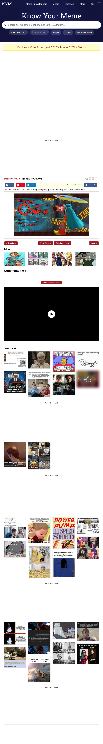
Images (56, 32)
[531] (51, 214)
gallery (44, 190)
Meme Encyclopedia (36, 4)
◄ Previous (11, 243)
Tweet (31, 185)
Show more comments (51, 283)
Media (56, 4)
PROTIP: (8, 190)
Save (21, 185)
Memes (68, 32)
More (82, 4)
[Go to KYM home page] (7, 4)
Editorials (69, 4)
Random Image (62, 243)
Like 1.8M (91, 185)
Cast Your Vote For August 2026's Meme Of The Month (51, 47)
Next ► (94, 243)
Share (10, 185)
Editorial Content (85, 32)
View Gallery (45, 243)
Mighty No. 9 (12, 178)
